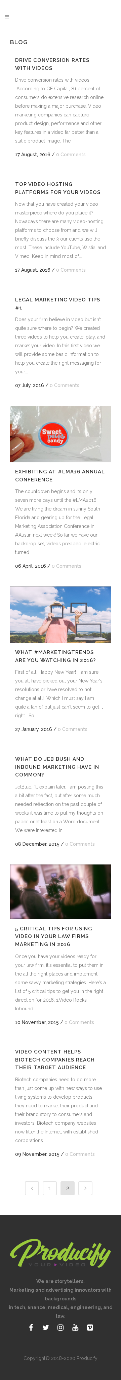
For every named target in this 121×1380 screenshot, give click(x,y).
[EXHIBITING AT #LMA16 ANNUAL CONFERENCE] (60, 434)
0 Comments (71, 154)
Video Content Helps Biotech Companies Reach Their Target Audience (55, 1060)
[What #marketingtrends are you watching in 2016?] (60, 614)
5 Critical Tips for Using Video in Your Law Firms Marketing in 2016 (53, 936)
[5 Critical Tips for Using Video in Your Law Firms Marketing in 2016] (60, 891)
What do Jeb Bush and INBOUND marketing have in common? (57, 767)
